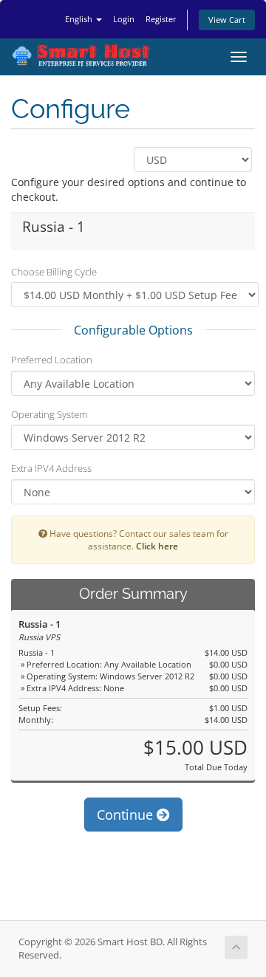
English (80, 18)
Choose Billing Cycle (54, 271)
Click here (157, 546)
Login (123, 18)
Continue (127, 814)
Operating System (49, 414)
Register (161, 18)
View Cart (226, 19)
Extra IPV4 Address (51, 468)
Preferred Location (51, 359)
